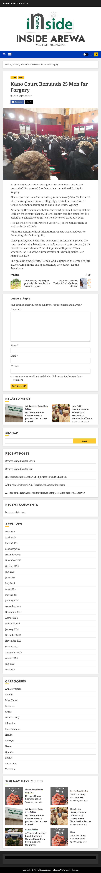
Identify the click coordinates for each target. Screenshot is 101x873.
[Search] (91, 54)
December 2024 (13, 606)
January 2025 (12, 600)
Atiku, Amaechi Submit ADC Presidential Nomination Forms (82, 414)
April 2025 (10, 589)
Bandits (9, 694)
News (21, 77)
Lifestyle (9, 740)
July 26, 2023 (26, 96)
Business (9, 706)
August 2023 (11, 658)
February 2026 (12, 548)
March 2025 (11, 594)
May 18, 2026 (78, 801)
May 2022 (10, 669)
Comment (16, 309)
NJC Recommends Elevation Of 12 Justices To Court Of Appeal (36, 417)
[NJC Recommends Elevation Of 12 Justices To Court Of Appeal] (14, 413)
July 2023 (9, 663)
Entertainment (12, 729)
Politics (28, 409)
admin (15, 96)
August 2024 (11, 617)
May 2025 (10, 583)
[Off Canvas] (4, 54)
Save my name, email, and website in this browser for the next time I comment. (47, 378)
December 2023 (13, 635)
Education (10, 723)
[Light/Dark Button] (86, 54)
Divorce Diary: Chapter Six (18, 468)
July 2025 (9, 571)
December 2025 (13, 554)
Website (15, 366)
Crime (14, 77)
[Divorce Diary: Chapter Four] (59, 837)
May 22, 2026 (32, 802)
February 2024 (12, 623)
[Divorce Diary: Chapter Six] (59, 796)
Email (14, 355)
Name (14, 345)
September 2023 (13, 652)
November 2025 (13, 560)
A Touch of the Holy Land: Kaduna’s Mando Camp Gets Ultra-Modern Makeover (45, 492)
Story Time (10, 763)
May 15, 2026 (79, 422)
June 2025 (10, 577)
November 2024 (13, 612)
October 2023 (12, 646)
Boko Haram (11, 700)
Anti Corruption (31, 406)
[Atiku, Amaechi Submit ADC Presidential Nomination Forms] (61, 413)
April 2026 (10, 537)
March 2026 (11, 543)
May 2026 (10, 531)
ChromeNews (59, 869)
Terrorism (10, 769)
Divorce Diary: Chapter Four (78, 837)
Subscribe (96, 54)
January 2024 (12, 629)
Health (8, 734)
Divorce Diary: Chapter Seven (20, 460)
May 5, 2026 (77, 842)
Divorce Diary (12, 717)
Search (11, 432)
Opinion (9, 752)
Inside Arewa (50, 38)
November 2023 (13, 640)
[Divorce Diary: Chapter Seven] (14, 796)
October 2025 (12, 566)
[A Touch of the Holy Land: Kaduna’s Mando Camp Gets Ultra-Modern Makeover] (14, 837)
